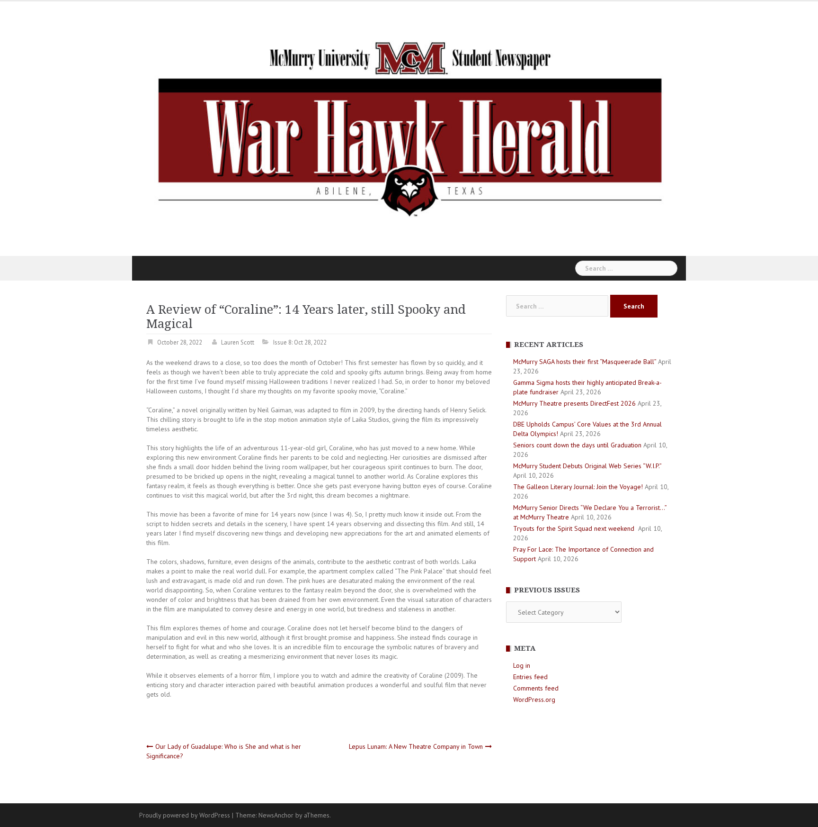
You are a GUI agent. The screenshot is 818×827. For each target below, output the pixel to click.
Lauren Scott (237, 342)
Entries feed (530, 677)
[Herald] (409, 128)
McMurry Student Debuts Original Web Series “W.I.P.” (587, 466)
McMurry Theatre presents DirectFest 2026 (574, 403)
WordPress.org (534, 699)
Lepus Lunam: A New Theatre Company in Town (416, 746)
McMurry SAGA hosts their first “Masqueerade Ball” (584, 361)
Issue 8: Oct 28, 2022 (300, 342)
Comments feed (536, 688)
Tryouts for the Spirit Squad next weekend (574, 528)
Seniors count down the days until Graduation (577, 445)
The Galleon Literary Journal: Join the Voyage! (578, 486)
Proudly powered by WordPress (184, 815)
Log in (521, 665)
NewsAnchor (275, 815)
